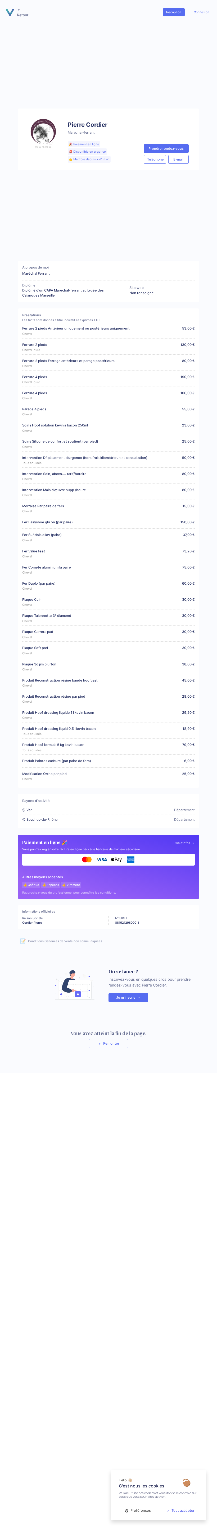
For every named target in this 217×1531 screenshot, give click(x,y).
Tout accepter (183, 1510)
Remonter (110, 1043)
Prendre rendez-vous (166, 149)
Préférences (140, 1510)
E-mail (178, 159)
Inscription (173, 12)
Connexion (201, 12)
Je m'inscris (126, 997)
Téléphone (155, 159)
